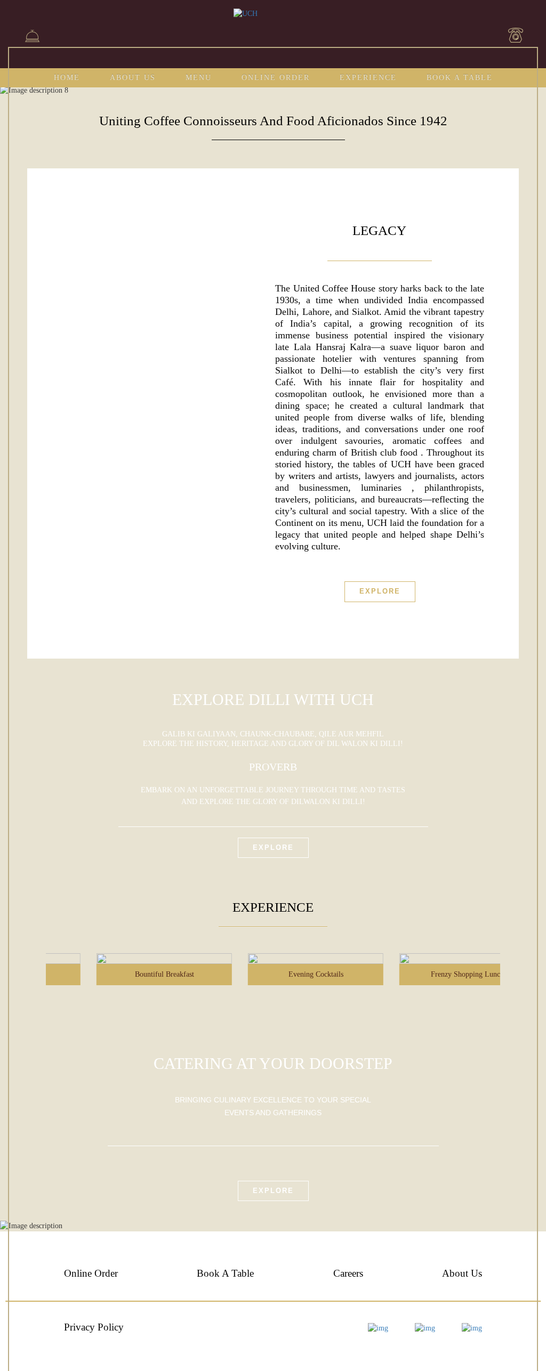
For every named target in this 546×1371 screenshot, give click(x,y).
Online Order (276, 78)
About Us (133, 78)
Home (67, 78)
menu (199, 78)
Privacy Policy (94, 1327)
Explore (379, 591)
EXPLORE (273, 1191)
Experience (368, 78)
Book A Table (460, 78)
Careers (348, 1273)
